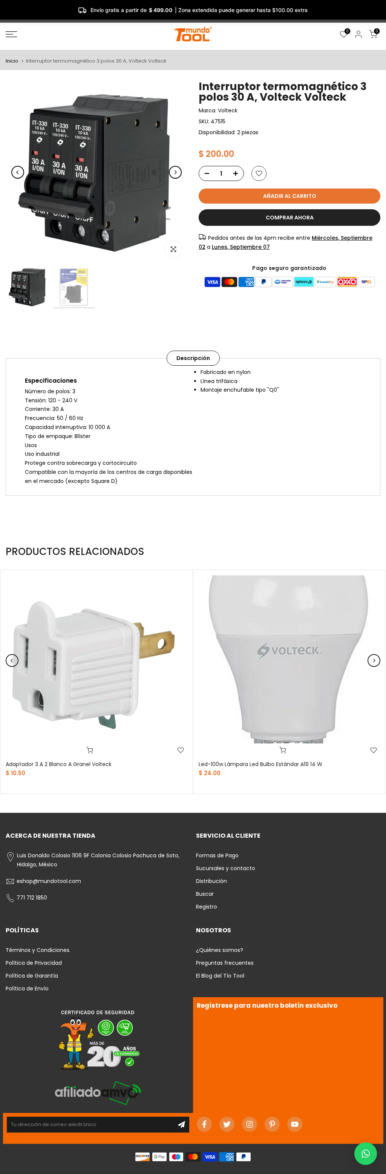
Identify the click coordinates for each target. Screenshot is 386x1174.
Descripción (193, 358)
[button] (365, 1153)
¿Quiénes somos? (219, 950)
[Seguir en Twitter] (226, 1124)
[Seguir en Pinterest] (272, 1124)
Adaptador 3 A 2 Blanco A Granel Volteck (59, 764)
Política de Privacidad (34, 963)
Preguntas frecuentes (225, 963)
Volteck (227, 110)
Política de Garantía (32, 975)
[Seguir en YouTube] (294, 1124)
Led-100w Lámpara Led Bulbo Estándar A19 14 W (260, 764)
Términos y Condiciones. (38, 950)
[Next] (175, 172)
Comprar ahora (290, 217)
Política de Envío (27, 988)
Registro (206, 906)
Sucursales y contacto (225, 868)
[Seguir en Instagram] (249, 1124)
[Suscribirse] (181, 1124)
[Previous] (17, 172)
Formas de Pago (217, 855)
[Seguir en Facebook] (204, 1124)
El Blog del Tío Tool (220, 975)
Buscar (205, 894)
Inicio (12, 60)
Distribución (211, 881)
